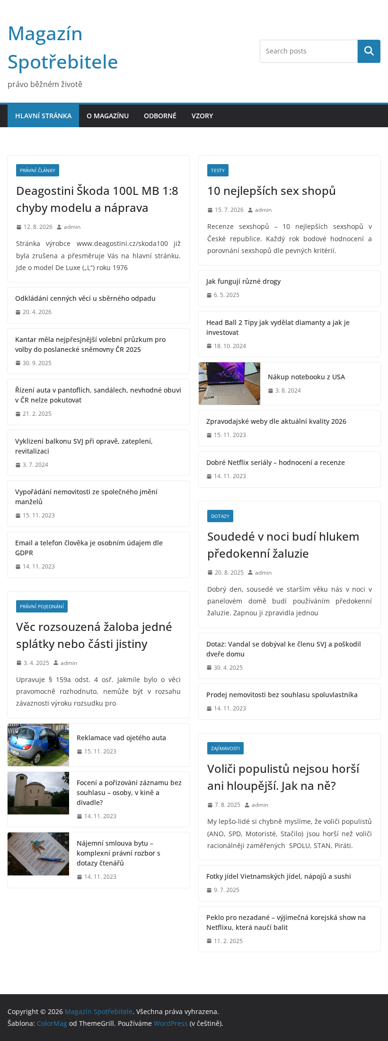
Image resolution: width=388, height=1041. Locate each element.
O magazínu (108, 115)
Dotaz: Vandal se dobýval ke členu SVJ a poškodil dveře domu (283, 648)
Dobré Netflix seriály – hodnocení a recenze (275, 462)
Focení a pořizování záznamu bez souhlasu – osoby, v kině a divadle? (129, 792)
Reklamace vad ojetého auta (121, 737)
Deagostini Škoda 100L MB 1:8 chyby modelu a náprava (97, 199)
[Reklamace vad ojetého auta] (38, 745)
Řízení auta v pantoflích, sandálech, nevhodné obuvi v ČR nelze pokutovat (98, 394)
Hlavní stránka (43, 115)
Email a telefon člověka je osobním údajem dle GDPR (89, 547)
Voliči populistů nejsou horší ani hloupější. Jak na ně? (283, 777)
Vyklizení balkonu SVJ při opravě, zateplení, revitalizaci (84, 446)
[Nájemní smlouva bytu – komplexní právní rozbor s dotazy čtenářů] (38, 860)
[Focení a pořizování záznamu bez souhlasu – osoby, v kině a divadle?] (38, 799)
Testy (218, 170)
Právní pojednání (42, 606)
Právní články (37, 170)
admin (72, 227)
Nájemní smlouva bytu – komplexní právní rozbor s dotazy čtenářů (118, 853)
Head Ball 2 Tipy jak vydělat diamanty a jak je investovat (278, 327)
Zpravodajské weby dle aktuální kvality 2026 (276, 421)
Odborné (160, 115)
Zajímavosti (225, 748)
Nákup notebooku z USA (306, 376)
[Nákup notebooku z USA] (229, 383)
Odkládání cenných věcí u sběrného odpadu (85, 298)
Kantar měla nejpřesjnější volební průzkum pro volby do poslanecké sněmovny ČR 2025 (90, 344)
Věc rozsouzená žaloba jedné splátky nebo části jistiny (94, 635)
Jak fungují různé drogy (243, 281)
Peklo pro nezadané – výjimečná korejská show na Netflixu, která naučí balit (286, 922)
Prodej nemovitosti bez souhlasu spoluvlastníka (282, 694)
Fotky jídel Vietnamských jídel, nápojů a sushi (278, 876)
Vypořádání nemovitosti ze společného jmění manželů (86, 496)
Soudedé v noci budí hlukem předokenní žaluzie (283, 544)
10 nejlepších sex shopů (271, 190)
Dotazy (220, 516)
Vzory (202, 115)
